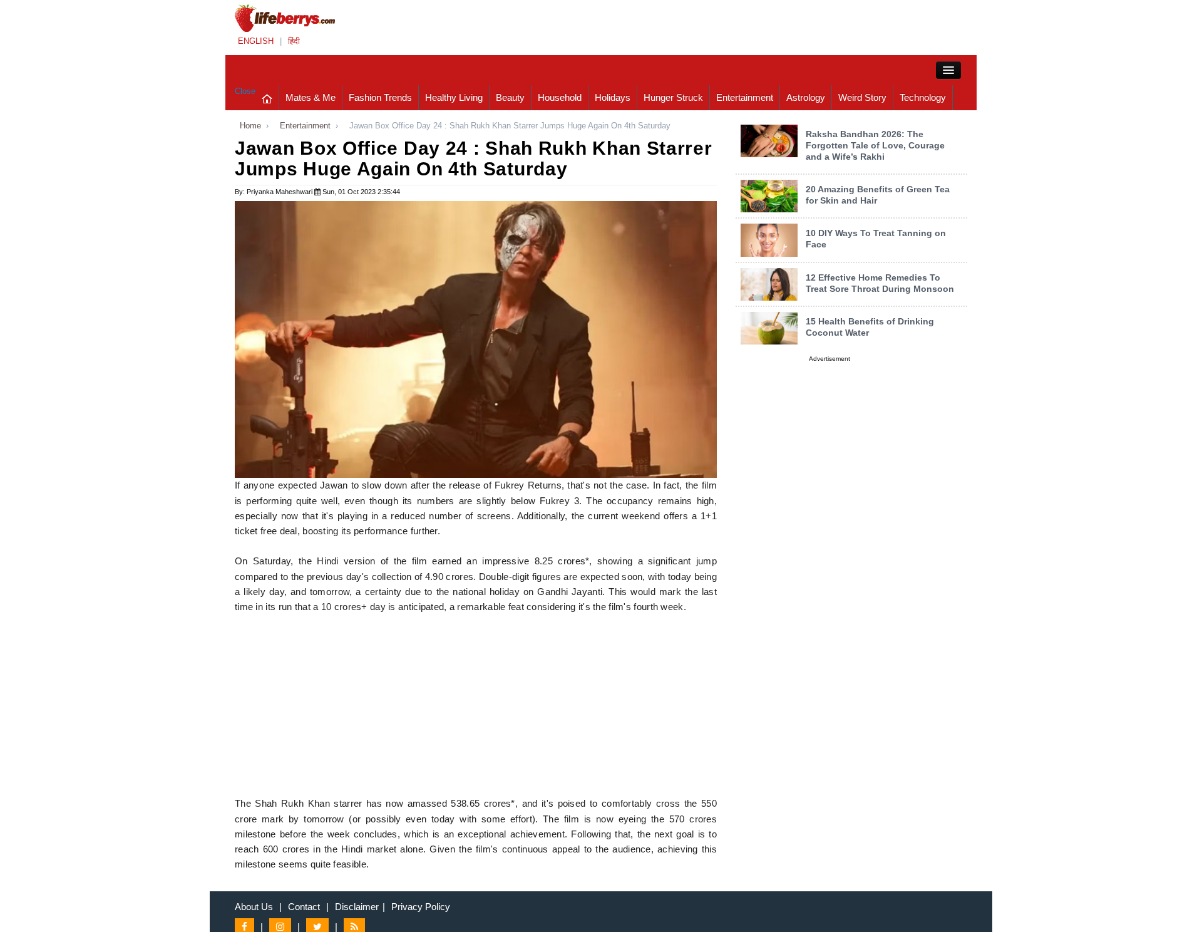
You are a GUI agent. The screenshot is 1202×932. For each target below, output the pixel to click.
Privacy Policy (420, 906)
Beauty (510, 97)
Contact (304, 906)
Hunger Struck (673, 97)
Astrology (805, 97)
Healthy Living (454, 97)
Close (245, 91)
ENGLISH (256, 41)
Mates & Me (310, 97)
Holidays (612, 97)
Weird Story (862, 97)
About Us (254, 906)
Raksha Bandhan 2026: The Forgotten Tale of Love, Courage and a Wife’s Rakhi (875, 145)
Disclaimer (357, 906)
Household (560, 97)
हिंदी (294, 41)
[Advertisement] (476, 708)
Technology (923, 97)
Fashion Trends (380, 97)
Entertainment (744, 97)
